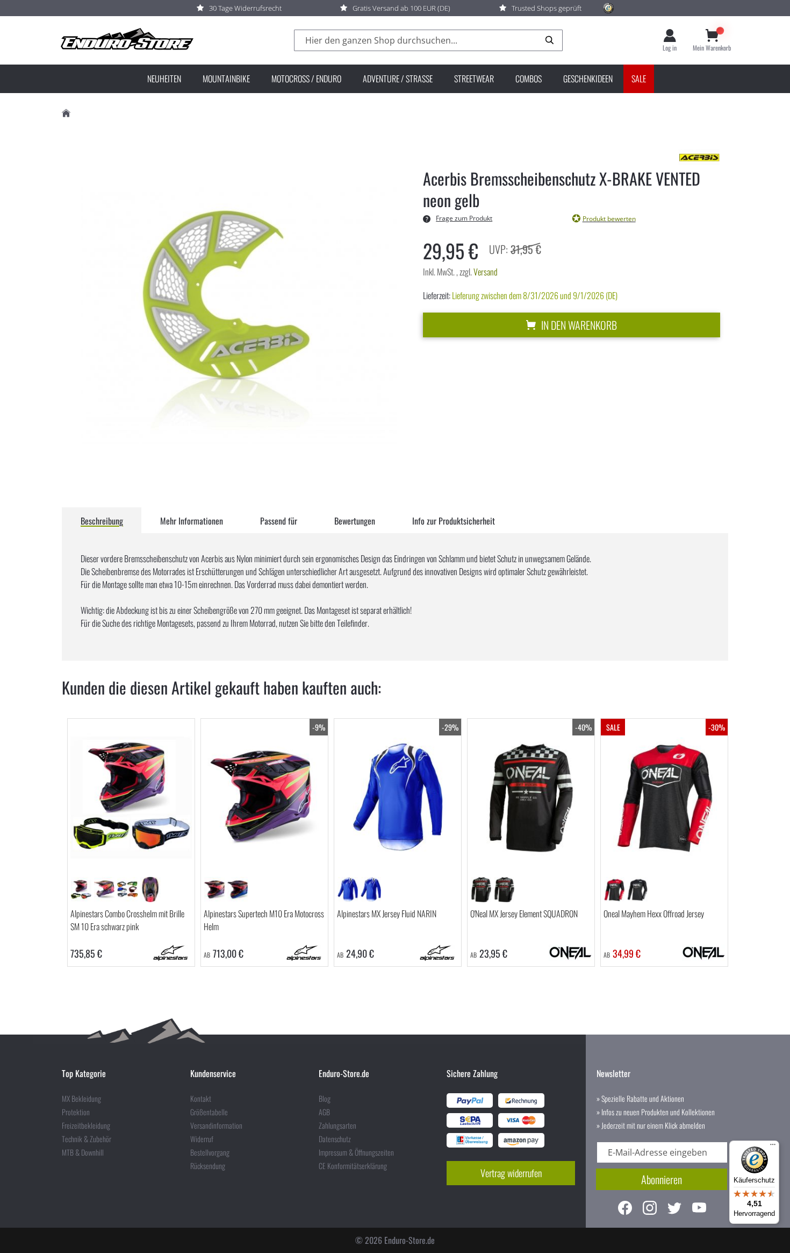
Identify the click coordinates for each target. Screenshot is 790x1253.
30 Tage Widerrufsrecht (245, 8)
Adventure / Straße (398, 78)
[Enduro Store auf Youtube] (699, 1209)
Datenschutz (335, 1139)
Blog (325, 1098)
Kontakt (200, 1098)
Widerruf (201, 1139)
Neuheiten (164, 78)
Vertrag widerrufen (511, 1173)
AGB (324, 1112)
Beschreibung (102, 520)
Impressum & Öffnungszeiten (356, 1152)
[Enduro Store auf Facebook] (625, 1209)
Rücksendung (207, 1165)
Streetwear (474, 78)
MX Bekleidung (81, 1098)
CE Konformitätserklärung (353, 1165)
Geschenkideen (588, 78)
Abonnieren (661, 1179)
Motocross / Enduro (306, 78)
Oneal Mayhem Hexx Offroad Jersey (654, 913)
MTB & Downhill (83, 1152)
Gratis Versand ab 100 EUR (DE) (401, 8)
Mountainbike (226, 78)
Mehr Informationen (191, 520)
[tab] (102, 520)
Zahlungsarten (337, 1125)
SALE (638, 78)
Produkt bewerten (609, 218)
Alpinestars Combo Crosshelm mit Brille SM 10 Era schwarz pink (127, 920)
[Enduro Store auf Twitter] (674, 1209)
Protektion (76, 1112)
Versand (485, 271)
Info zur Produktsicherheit (453, 520)
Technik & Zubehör (86, 1139)
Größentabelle (209, 1112)
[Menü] (772, 1147)
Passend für (278, 520)
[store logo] (126, 40)
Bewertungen (354, 520)
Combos (528, 78)
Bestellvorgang (209, 1152)
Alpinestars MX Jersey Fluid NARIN (386, 913)
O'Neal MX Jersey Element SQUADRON (524, 913)
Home (66, 113)
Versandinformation (216, 1125)
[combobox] (428, 41)
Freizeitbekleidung (86, 1125)
